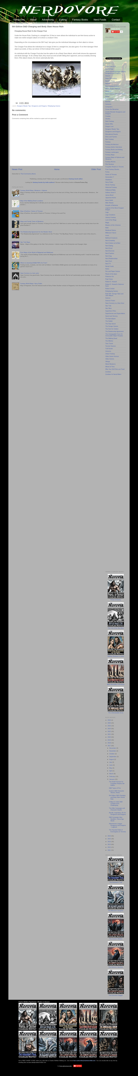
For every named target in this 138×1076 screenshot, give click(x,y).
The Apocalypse (110, 318)
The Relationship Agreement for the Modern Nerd (36, 232)
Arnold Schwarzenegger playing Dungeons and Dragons (115, 72)
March (111, 773)
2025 (109, 723)
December (112, 748)
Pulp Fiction (109, 279)
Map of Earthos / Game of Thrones (31, 211)
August (111, 759)
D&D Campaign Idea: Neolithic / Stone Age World (116, 819)
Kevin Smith (109, 200)
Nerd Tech (108, 261)
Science (107, 298)
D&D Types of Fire (115, 788)
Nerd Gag (108, 256)
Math (107, 227)
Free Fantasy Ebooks (112, 169)
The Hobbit (108, 321)
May (110, 768)
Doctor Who (109, 124)
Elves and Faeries (111, 137)
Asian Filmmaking (111, 78)
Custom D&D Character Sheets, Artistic (116, 791)
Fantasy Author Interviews (113, 147)
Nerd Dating (109, 245)
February (112, 776)
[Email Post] (16, 103)
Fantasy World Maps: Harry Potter (31, 283)
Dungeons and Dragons (39, 106)
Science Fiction (110, 300)
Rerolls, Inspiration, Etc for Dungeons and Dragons (117, 813)
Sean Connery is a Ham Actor (114, 303)
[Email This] (20, 103)
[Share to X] (24, 103)
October (112, 754)
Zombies (108, 372)
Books (107, 96)
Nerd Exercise (109, 251)
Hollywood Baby (110, 190)
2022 (109, 731)
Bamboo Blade (110, 81)
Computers (108, 107)
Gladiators (108, 179)
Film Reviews (109, 164)
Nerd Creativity (110, 240)
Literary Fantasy (110, 217)
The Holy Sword (110, 324)
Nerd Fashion (109, 253)
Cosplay (108, 116)
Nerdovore (19, 19)
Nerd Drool (108, 248)
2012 (109, 847)
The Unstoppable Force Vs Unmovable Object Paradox (114, 335)
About (33, 19)
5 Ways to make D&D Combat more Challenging (116, 803)
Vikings (107, 361)
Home (57, 169)
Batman (107, 83)
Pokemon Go (109, 276)
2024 (109, 726)
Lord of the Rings (110, 220)
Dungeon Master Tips (24, 106)
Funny (107, 172)
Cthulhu (107, 119)
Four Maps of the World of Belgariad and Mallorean (36, 252)
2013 (109, 844)
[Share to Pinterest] (28, 103)
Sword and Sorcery (111, 316)
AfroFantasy (109, 69)
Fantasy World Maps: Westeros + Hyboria (33, 190)
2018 (109, 743)
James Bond (109, 195)
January (112, 779)
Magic (107, 222)
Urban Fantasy (110, 353)
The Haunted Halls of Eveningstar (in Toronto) (117, 830)
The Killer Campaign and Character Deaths (117, 809)
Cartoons (108, 104)
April (111, 771)
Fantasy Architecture (112, 144)
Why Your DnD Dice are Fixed (114, 369)
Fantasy (108, 142)
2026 (109, 720)
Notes (107, 269)
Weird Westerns (110, 364)
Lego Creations (110, 215)
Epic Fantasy (109, 139)
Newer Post (17, 169)
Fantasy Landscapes (112, 152)
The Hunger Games (111, 326)
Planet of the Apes (111, 274)
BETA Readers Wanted (112, 88)
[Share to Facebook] (26, 103)
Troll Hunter (109, 348)
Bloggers (108, 91)
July (110, 762)
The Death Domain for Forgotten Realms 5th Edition (116, 783)
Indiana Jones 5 (110, 192)
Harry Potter (109, 182)
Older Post (96, 169)
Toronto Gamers (110, 346)
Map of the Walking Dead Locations (31, 201)
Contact (116, 19)
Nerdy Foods (109, 266)
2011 (109, 850)
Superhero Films (110, 311)
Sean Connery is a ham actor (29, 273)
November (112, 751)
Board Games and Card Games (115, 94)
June (111, 765)
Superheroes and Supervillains (115, 313)
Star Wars (108, 308)
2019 (109, 740)
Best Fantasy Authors (112, 86)
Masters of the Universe (113, 225)
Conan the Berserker (112, 109)
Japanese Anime (110, 197)
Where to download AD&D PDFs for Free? (33, 263)
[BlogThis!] (22, 103)
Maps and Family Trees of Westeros (31, 221)
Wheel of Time (110, 366)
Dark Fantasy (109, 121)
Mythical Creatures (111, 238)
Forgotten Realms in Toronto (114, 167)
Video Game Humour (112, 356)
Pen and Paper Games (112, 271)
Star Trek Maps (25, 242)
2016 (109, 836)
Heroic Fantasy (110, 185)
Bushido (108, 101)
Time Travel (109, 343)
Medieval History (110, 230)
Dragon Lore (109, 126)
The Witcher (109, 341)
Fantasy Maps (109, 154)
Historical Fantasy (111, 187)
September (113, 756)
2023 (109, 728)
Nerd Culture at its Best (112, 243)
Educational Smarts (111, 134)
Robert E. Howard (111, 281)
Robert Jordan (110, 288)
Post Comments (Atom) (28, 174)
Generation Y (109, 177)
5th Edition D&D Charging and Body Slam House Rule (117, 797)
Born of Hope (109, 99)
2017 (109, 745)
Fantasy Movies (110, 161)
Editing (63, 19)
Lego (107, 212)
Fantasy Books (80, 19)
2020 (109, 737)
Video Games (109, 359)
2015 (109, 839)
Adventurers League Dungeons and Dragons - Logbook (117, 825)
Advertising (48, 19)
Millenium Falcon (110, 233)
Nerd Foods (100, 19)
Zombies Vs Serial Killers (113, 374)
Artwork (107, 76)
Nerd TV (108, 263)
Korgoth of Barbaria (111, 205)
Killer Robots (109, 203)
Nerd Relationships (111, 258)
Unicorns (108, 351)
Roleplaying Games (54, 106)
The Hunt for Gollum (111, 329)
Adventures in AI (110, 66)
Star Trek (108, 306)
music (107, 235)
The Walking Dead (111, 338)
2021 (109, 734)
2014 (109, 841)
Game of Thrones (111, 174)
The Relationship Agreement (114, 331)
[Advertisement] (113, 409)
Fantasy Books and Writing (114, 149)
